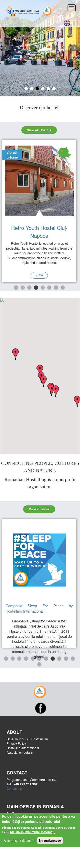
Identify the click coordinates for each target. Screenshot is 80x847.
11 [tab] (72, 659)
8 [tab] (62, 288)
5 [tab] (42, 288)
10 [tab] (66, 659)
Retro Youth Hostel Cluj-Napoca (39, 231)
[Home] (22, 10)
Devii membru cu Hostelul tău (27, 739)
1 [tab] (16, 288)
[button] (55, 391)
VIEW (39, 275)
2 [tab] (22, 288)
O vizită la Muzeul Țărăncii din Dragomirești (39, 608)
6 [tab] (49, 288)
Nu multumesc (50, 840)
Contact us (14, 788)
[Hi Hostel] (47, 10)
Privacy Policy (16, 743)
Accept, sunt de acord (19, 840)
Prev (5, 48)
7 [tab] (56, 288)
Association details (20, 752)
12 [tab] (39, 664)
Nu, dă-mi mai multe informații (32, 832)
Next (74, 48)
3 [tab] (29, 288)
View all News (39, 509)
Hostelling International (23, 748)
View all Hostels (39, 130)
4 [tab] (36, 288)
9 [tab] (59, 659)
